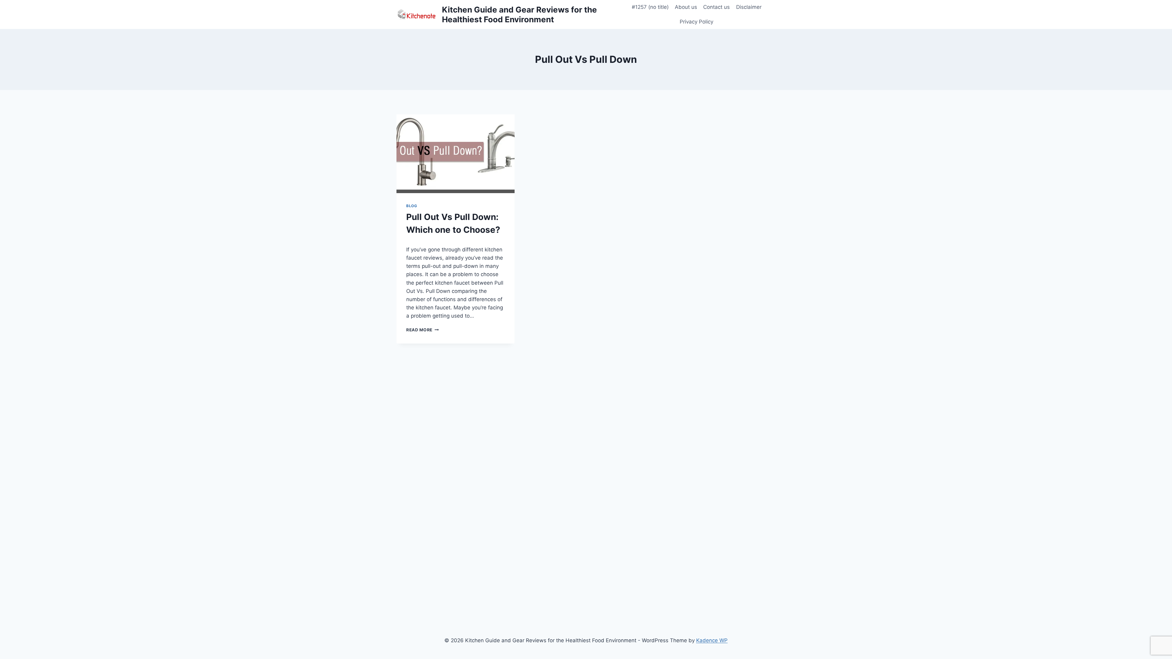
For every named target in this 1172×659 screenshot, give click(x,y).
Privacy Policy (696, 22)
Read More (422, 329)
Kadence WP (712, 640)
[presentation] (455, 153)
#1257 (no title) (650, 7)
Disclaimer (748, 7)
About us (686, 7)
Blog (411, 205)
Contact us (716, 7)
